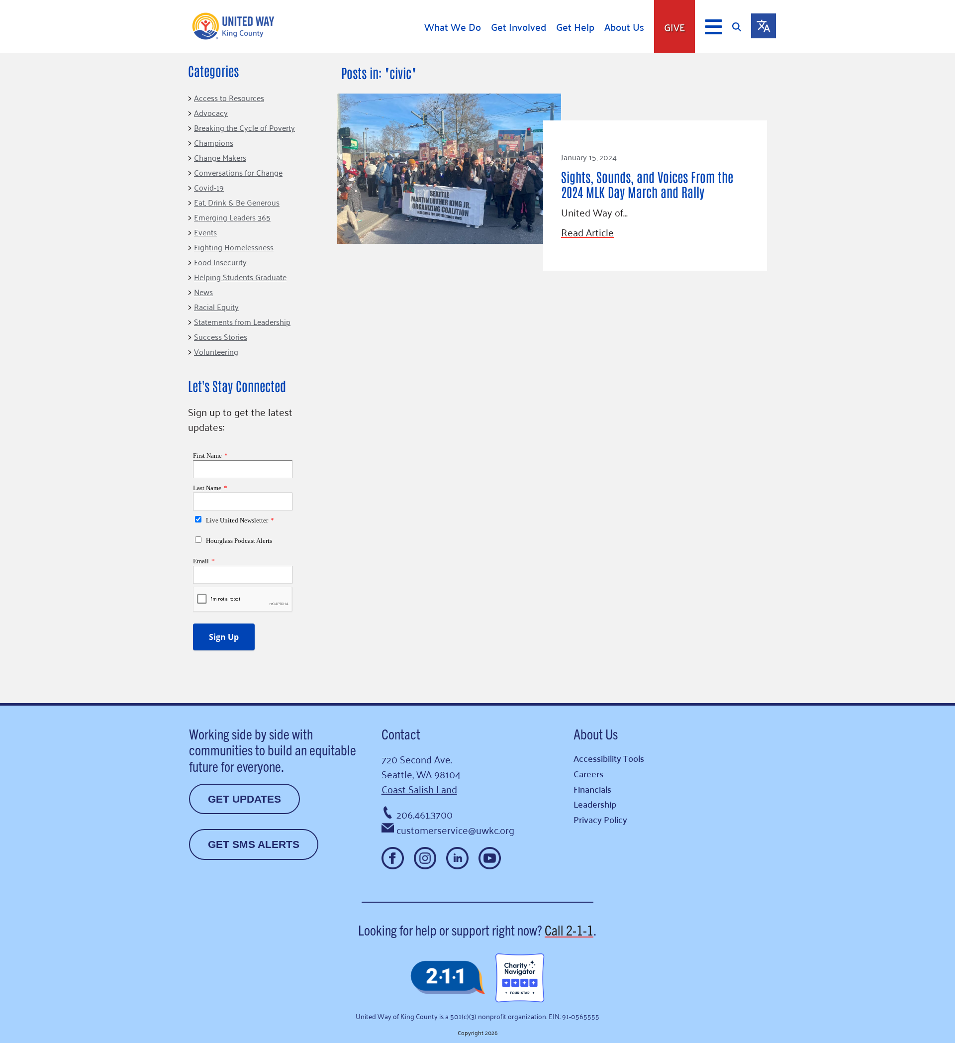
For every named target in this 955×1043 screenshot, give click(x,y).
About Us (624, 27)
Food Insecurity (220, 262)
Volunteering (216, 351)
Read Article (587, 231)
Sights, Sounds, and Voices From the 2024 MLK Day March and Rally (647, 184)
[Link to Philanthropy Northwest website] (447, 978)
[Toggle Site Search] (741, 26)
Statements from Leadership (242, 321)
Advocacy (211, 112)
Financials (592, 789)
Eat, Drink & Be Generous (237, 202)
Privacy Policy (600, 819)
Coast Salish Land (419, 789)
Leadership (594, 804)
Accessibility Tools (608, 758)
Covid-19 (209, 187)
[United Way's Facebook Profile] (393, 858)
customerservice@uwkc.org (455, 829)
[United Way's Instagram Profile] (425, 858)
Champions (213, 142)
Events (205, 232)
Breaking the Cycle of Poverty (244, 127)
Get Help (575, 27)
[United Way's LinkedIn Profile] (457, 858)
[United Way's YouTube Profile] (489, 858)
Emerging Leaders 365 (232, 217)
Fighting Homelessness (234, 247)
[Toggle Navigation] (713, 26)
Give (674, 27)
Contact (401, 733)
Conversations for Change (238, 172)
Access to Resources (229, 97)
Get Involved (518, 27)
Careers (588, 773)
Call (569, 929)
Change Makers (220, 157)
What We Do (452, 27)
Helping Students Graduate (240, 277)
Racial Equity (216, 306)
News (203, 292)
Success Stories (220, 336)
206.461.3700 (424, 814)
